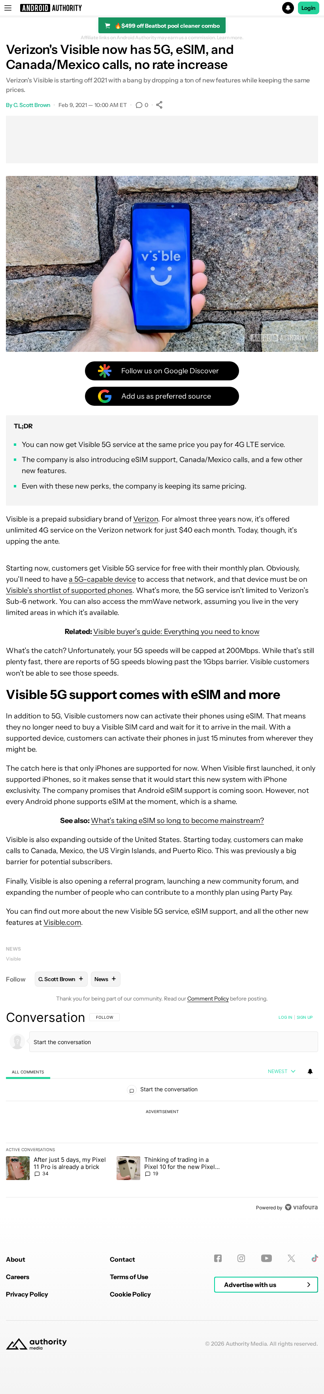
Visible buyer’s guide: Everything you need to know (176, 631)
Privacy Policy (27, 1294)
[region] (162, 1112)
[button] (162, 8)
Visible (13, 959)
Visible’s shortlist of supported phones (69, 590)
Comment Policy (208, 998)
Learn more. (230, 37)
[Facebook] (218, 1258)
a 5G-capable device (102, 579)
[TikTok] (314, 1258)
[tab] (28, 1071)
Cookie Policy (130, 1294)
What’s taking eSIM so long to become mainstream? (177, 820)
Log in (285, 1017)
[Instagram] (241, 1258)
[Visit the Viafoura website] (301, 1207)
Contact (122, 1259)
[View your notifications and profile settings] (310, 1071)
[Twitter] (291, 1258)
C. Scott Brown (32, 105)
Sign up (305, 1017)
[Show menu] (8, 8)
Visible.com (62, 922)
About (15, 1259)
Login (308, 7)
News (13, 949)
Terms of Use (129, 1277)
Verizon (145, 519)
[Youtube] (266, 1258)
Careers (17, 1277)
